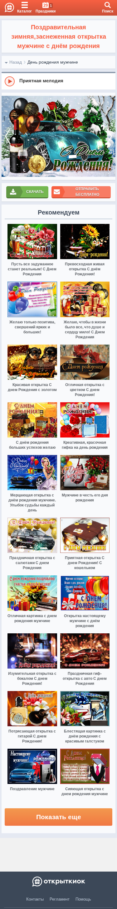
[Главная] (7, 8)
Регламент (60, 899)
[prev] (7, 136)
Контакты (35, 899)
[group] (58, 81)
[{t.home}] (58, 882)
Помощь (83, 899)
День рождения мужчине (52, 62)
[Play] (10, 81)
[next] (109, 136)
